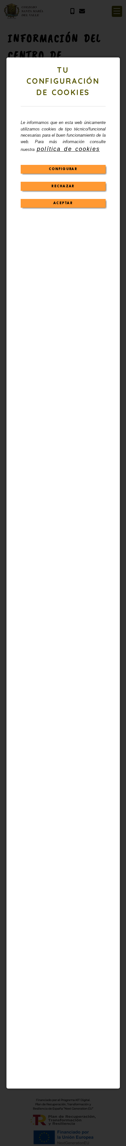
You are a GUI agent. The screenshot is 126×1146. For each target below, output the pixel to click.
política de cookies (68, 149)
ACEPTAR (63, 203)
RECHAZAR (63, 186)
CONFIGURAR (63, 169)
